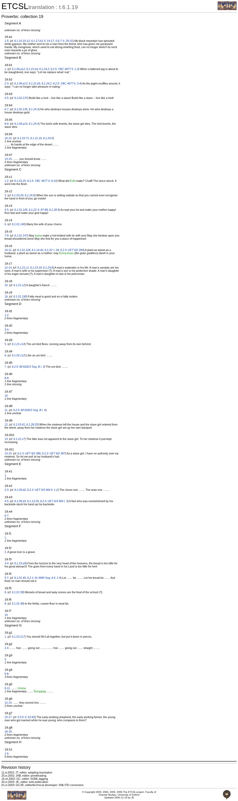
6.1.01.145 (20, 209)
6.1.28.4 (54, 209)
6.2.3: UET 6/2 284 (71, 250)
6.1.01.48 (17, 603)
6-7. (7, 109)
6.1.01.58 (17, 592)
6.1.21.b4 (32, 69)
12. (6, 424)
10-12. (8, 138)
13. (6, 439)
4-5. (7, 97)
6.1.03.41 (19, 424)
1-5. (7, 40)
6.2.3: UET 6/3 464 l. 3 (54, 501)
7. (6, 366)
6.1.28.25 (32, 424)
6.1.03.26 (17, 195)
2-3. (7, 83)
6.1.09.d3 (20, 501)
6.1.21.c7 (19, 439)
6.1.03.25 (20, 180)
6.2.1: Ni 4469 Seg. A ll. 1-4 (44, 577)
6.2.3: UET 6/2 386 (29, 453)
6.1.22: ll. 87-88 (38, 209)
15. (6, 285)
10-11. (8, 250)
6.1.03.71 (23, 138)
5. (6, 344)
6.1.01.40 (20, 577)
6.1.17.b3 (37, 40)
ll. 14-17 (49, 40)
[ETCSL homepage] (227, 9)
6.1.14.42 (37, 250)
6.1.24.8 (48, 267)
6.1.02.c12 (18, 355)
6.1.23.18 (36, 267)
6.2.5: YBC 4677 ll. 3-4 (67, 83)
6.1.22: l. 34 (52, 250)
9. (6, 603)
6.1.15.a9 (20, 563)
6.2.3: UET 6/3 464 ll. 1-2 (42, 489)
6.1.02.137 (20, 97)
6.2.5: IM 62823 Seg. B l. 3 (28, 366)
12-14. (8, 267)
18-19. (8, 731)
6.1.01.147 (20, 235)
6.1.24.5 (48, 138)
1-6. (7, 753)
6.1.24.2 (44, 69)
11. (6, 410)
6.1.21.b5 (34, 83)
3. (6, 195)
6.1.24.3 (34, 109)
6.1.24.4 (34, 123)
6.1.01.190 (19, 296)
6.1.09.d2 (20, 489)
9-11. (8, 688)
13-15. (8, 158)
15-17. (8, 717)
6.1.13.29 (33, 501)
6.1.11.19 (36, 138)
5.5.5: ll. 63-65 (26, 717)
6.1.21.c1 (23, 267)
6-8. (7, 673)
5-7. (7, 577)
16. (6, 296)
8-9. (7, 123)
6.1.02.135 (20, 109)
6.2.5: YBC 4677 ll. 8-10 (42, 180)
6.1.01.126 (23, 250)
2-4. (7, 648)
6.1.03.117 (18, 636)
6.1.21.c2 (19, 285)
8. (6, 592)
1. (6, 69)
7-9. (7, 235)
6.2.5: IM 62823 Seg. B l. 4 (29, 410)
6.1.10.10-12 (22, 40)
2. (6, 552)
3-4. (7, 329)
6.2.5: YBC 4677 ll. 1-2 (64, 69)
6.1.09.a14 (20, 123)
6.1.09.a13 (20, 83)
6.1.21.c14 (18, 344)
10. (6, 395)
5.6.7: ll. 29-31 (64, 40)
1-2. (7, 180)
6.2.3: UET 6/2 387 (53, 453)
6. (6, 224)
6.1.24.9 (30, 195)
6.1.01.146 (18, 224)
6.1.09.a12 (18, 69)
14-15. (8, 453)
